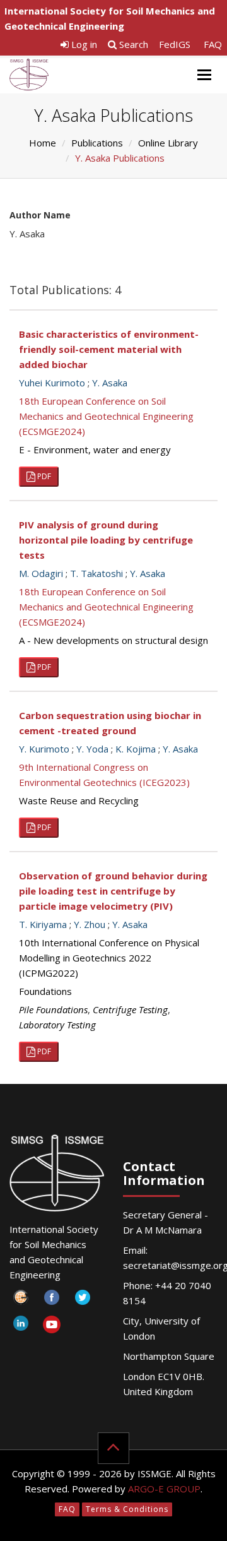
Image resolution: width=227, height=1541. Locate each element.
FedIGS (174, 44)
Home (42, 142)
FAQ (213, 44)
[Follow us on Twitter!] (82, 1301)
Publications (97, 142)
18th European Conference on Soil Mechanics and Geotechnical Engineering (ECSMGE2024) (106, 416)
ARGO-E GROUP (164, 1488)
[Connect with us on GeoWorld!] (20, 1301)
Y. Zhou (89, 924)
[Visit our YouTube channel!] (51, 1327)
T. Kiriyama (43, 924)
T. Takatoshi (96, 573)
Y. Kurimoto (44, 748)
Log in (83, 44)
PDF (43, 476)
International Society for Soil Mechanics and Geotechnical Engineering (109, 18)
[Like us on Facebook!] (51, 1301)
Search (132, 44)
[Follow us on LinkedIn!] (20, 1327)
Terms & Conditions (127, 1509)
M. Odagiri (41, 573)
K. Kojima (135, 748)
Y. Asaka (109, 382)
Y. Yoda (92, 748)
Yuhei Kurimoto (52, 382)
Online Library (168, 142)
